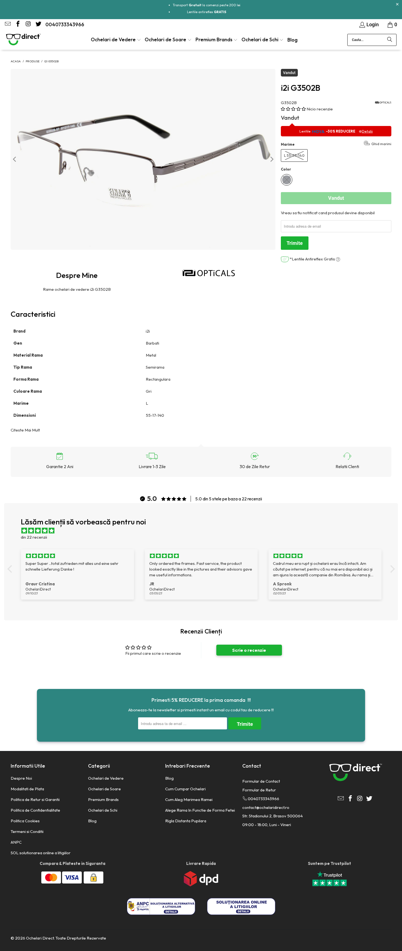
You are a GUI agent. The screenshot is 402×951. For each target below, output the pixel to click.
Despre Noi (21, 778)
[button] (116, 40)
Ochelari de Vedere (106, 778)
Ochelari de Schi (102, 810)
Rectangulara (158, 379)
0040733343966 (64, 24)
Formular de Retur (259, 789)
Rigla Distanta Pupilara (185, 820)
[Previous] (14, 159)
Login (372, 24)
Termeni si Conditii (27, 831)
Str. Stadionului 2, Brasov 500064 (272, 815)
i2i (148, 331)
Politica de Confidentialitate (35, 810)
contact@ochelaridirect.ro (265, 807)
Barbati (153, 343)
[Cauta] (390, 40)
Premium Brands (103, 799)
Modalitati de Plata (27, 788)
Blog (92, 820)
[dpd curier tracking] (201, 885)
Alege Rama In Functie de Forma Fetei (200, 810)
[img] (204, 530)
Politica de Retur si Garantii (35, 799)
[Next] (271, 159)
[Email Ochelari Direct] (7, 24)
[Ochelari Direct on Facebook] (17, 24)
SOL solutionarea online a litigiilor (41, 852)
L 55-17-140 (294, 155)
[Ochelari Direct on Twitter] (37, 24)
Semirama (155, 367)
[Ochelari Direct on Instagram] (27, 24)
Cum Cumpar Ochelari (185, 788)
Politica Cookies (25, 820)
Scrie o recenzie (249, 650)
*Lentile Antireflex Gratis (312, 259)
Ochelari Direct (40, 938)
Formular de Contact (261, 781)
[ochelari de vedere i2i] (209, 273)
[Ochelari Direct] (23, 40)
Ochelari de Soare (104, 788)
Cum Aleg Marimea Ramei (188, 799)
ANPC (16, 842)
